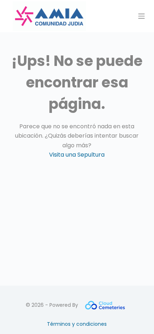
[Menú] (141, 16)
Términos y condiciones (77, 324)
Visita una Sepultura (77, 155)
